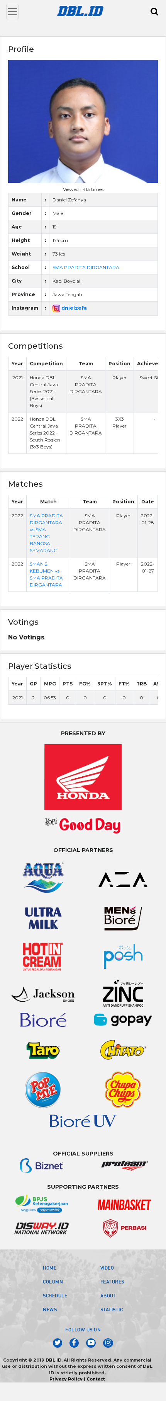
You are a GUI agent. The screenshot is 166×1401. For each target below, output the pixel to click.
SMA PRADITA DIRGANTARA (86, 267)
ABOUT (108, 1295)
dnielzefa (73, 308)
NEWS (50, 1309)
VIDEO (107, 1268)
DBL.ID (53, 1360)
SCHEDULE (55, 1295)
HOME (49, 1268)
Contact (95, 1379)
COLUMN (53, 1281)
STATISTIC (111, 1309)
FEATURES (112, 1281)
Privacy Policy (66, 1379)
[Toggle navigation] (12, 11)
